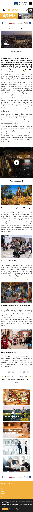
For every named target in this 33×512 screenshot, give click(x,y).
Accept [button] (5, 509)
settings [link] (19, 506)
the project (4, 491)
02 (9, 372)
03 (13, 372)
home (3, 489)
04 (16, 372)
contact (3, 493)
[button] (30, 3)
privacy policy (5, 496)
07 (28, 372)
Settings (13, 509)
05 (20, 372)
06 (24, 372)
